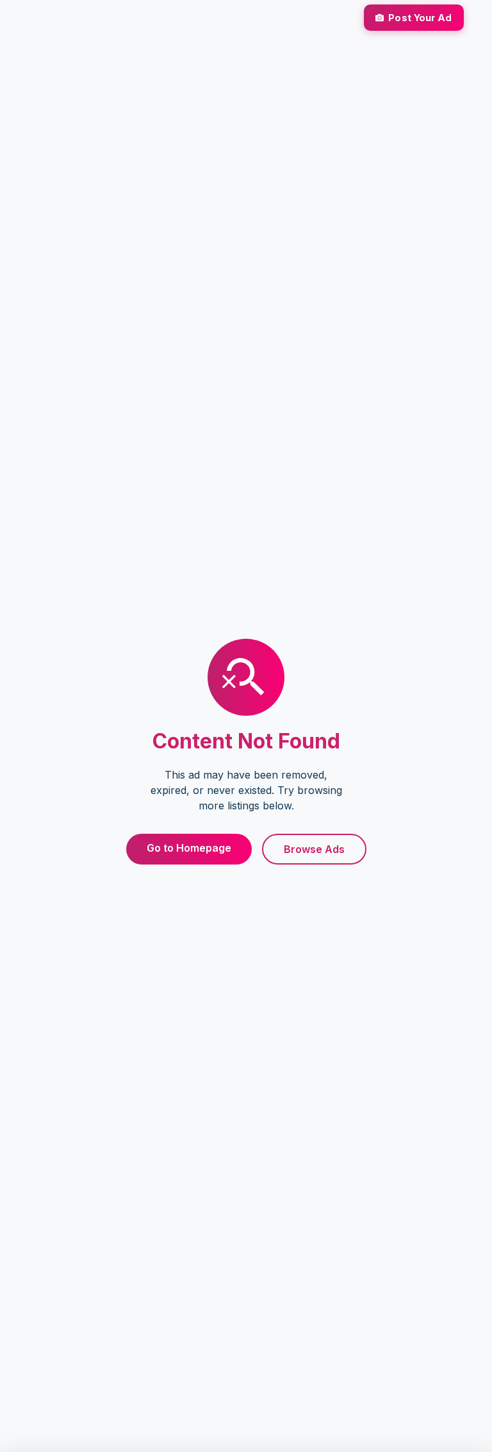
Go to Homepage (189, 847)
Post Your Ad (420, 17)
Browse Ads (314, 849)
